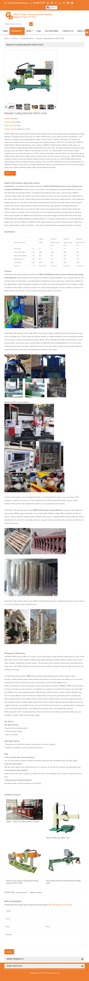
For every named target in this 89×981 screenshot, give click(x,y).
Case (39, 31)
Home (5, 31)
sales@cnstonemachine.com (18, 3)
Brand (6, 118)
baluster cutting (35, 892)
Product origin (9, 122)
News (29, 31)
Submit (9, 952)
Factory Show (51, 31)
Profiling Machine (27, 38)
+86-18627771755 (39, 3)
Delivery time (9, 125)
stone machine (21, 892)
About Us (81, 31)
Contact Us (68, 31)
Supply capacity (10, 129)
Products (16, 31)
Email (10, 173)
